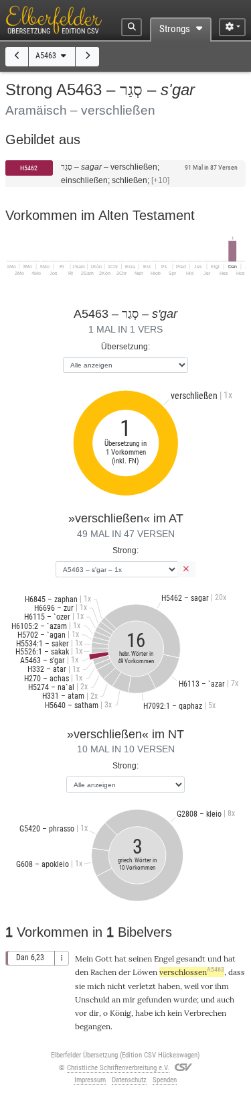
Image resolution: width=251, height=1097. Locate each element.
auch (225, 999)
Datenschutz (129, 1080)
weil (191, 986)
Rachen (103, 972)
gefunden (154, 999)
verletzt (142, 986)
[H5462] (17, 56)
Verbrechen (205, 1013)
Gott (103, 959)
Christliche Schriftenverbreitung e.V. (118, 1067)
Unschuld (92, 999)
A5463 (46, 55)
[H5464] (87, 56)
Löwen (145, 972)
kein (174, 1013)
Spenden (165, 1080)
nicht (116, 986)
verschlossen (191, 972)
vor (207, 986)
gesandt (190, 959)
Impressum (90, 1080)
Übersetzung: (125, 346)
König (120, 1013)
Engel (164, 959)
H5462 (28, 168)
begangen (92, 1026)
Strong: (125, 550)
